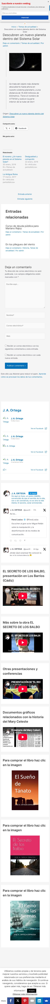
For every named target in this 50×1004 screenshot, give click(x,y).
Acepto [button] (32, 991)
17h (34, 510)
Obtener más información (25, 994)
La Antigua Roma (10, 174)
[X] (17, 1000)
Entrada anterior (25, 194)
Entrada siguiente (24, 199)
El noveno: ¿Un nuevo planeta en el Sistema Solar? (12, 159)
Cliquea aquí (25, 17)
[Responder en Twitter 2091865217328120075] (11, 541)
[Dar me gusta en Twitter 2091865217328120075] (21, 541)
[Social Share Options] (46, 428)
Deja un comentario (11, 43)
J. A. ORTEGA (16, 510)
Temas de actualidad (30, 43)
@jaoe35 (27, 510)
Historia (26, 248)
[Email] (32, 1000)
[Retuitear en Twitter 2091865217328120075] (16, 541)
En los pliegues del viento (20, 244)
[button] (25, 3)
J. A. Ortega (12, 410)
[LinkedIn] (39, 1000)
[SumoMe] (46, 1000)
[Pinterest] (25, 1000)
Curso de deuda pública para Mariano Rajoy (22, 227)
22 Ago (36, 549)
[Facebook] (10, 1000)
